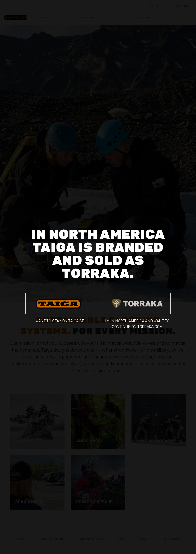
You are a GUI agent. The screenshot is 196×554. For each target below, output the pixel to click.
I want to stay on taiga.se (58, 321)
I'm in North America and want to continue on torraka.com (137, 324)
